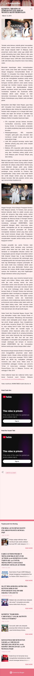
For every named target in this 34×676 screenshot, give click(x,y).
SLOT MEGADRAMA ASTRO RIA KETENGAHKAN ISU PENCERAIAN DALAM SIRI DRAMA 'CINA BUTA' (14, 589)
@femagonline (13, 3)
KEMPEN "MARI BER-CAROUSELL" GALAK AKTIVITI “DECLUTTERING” (13, 616)
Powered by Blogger (18, 672)
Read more (29, 548)
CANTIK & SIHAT (11, 473)
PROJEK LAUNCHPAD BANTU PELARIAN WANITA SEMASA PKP (13, 530)
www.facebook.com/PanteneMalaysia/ (12, 379)
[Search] (31, 4)
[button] (31, 9)
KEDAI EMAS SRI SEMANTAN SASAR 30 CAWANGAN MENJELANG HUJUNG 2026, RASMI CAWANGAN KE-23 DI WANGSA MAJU (13, 644)
